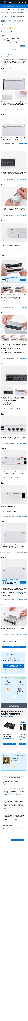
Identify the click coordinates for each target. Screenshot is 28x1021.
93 (7, 24)
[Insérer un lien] (10, 828)
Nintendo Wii (20, 12)
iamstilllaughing (7, 794)
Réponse (18, 783)
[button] (19, 2)
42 (11, 24)
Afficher (22, 45)
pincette (11, 297)
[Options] (2, 12)
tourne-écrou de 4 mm (20, 592)
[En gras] (4, 828)
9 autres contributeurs (18, 20)
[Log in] (26, 2)
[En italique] (6, 828)
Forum (13, 9)
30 (15, 24)
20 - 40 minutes (6, 28)
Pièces (2, 9)
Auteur (5, 755)
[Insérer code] (8, 828)
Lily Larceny (6, 809)
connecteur (5, 299)
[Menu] (2, 2)
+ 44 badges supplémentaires (16, 768)
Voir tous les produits (7, 716)
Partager (5, 784)
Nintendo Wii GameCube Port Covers (14, 39)
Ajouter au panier (10, 743)
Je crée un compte (20, 6)
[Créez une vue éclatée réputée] (17, 766)
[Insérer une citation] (13, 828)
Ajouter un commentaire (14, 640)
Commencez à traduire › (14, 706)
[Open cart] (22, 2)
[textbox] (13, 834)
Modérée (13, 28)
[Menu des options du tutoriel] (26, 9)
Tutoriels (8, 9)
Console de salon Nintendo (10, 12)
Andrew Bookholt (7, 20)
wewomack (6, 783)
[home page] (8, 2)
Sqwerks (7, 821)
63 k (3, 24)
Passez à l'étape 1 (6, 54)
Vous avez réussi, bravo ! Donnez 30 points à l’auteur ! (14, 666)
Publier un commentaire (17, 840)
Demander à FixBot (9, 109)
